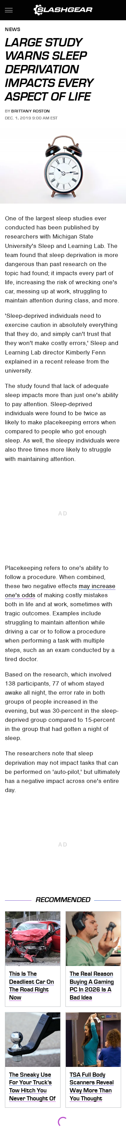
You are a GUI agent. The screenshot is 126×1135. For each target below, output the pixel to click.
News (12, 30)
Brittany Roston (30, 111)
